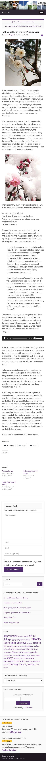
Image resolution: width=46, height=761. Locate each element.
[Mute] (34, 338)
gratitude (11, 646)
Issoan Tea (6, 12)
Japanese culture (32, 646)
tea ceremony (27, 658)
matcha (21, 649)
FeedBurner (27, 708)
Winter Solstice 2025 (11, 622)
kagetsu (6, 649)
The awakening (7, 471)
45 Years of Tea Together (13, 603)
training (23, 664)
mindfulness (13, 652)
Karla (11, 649)
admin (6, 35)
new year (22, 652)
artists (26, 636)
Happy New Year (10, 618)
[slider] (39, 338)
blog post (12, 35)
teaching (8, 661)
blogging (13, 640)
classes (37, 643)
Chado (36, 639)
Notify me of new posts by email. (20, 565)
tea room (28, 661)
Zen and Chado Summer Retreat (16, 598)
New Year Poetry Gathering (24, 22)
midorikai (28, 649)
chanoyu (22, 642)
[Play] (5, 338)
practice (34, 652)
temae (6, 665)
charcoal (30, 643)
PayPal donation (9, 750)
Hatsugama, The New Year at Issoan (17, 608)
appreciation (10, 635)
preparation (8, 655)
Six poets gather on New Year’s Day (17, 613)
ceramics (27, 640)
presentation (17, 655)
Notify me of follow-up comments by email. (23, 561)
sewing (33, 655)
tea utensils (35, 661)
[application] (23, 338)
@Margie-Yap (15, 732)
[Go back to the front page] (23, 4)
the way (14, 664)
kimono (17, 649)
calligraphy (19, 640)
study (9, 658)
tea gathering (18, 661)
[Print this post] (42, 35)
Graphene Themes (18, 758)
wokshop (32, 664)
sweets (16, 658)
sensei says (25, 655)
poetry (28, 652)
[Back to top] (41, 756)
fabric (6, 646)
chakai (12, 642)
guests (17, 646)
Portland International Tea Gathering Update (22, 26)
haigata (22, 646)
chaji (6, 643)
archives (20, 636)
